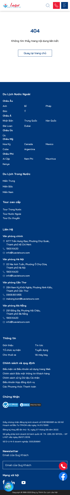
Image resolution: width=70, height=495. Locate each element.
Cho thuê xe (9, 354)
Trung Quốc (30, 120)
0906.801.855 (14, 294)
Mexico (49, 144)
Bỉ (25, 106)
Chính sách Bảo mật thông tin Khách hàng (26, 373)
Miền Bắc (8, 186)
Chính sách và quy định (19, 363)
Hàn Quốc (51, 120)
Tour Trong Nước (12, 209)
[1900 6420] (63, 466)
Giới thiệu (8, 345)
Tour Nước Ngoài (12, 213)
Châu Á (7, 115)
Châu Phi (8, 153)
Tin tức (39, 345)
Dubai (27, 125)
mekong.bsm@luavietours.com (22, 298)
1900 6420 (12, 248)
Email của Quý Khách (16, 455)
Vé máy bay (41, 354)
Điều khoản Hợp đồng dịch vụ (19, 382)
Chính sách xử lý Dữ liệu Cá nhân (21, 377)
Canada (28, 144)
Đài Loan (7, 125)
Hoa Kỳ (7, 144)
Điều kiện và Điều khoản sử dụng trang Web (26, 369)
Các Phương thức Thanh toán (19, 386)
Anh (5, 106)
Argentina (29, 149)
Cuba (5, 149)
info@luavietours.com (18, 252)
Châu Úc (8, 130)
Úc (4, 135)
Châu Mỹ (8, 139)
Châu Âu (8, 100)
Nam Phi (28, 158)
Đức (5, 111)
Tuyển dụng (41, 350)
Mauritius (51, 158)
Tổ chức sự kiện (12, 350)
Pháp (48, 106)
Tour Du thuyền (11, 218)
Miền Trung (9, 180)
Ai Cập (6, 158)
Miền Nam (8, 192)
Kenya (6, 164)
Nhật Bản (8, 120)
